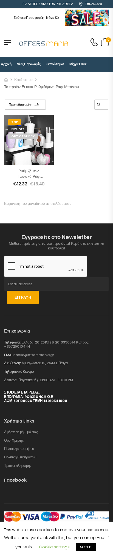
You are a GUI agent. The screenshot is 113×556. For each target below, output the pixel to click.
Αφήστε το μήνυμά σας (21, 432)
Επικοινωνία (93, 4)
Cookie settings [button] (54, 547)
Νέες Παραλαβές (29, 64)
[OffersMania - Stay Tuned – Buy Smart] (43, 42)
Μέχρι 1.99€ (78, 64)
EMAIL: (9, 354)
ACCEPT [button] (86, 547)
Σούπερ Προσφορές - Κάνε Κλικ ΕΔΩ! (39, 18)
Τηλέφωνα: (12, 342)
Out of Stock (23, 136)
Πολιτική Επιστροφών (20, 457)
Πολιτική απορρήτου (19, 449)
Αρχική (6, 64)
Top (14, 122)
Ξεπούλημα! (55, 64)
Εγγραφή (23, 297)
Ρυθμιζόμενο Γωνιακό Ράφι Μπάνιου (29, 176)
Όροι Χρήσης (13, 440)
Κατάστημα (23, 79)
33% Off (17, 129)
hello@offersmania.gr (35, 354)
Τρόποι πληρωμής (17, 466)
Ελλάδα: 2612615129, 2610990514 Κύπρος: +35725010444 (46, 344)
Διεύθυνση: (12, 363)
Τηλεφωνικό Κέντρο (18, 371)
